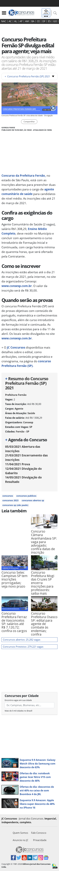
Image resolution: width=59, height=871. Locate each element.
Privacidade (39, 840)
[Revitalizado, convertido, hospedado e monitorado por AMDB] (54, 866)
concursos (7, 495)
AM (27, 21)
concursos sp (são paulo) (15, 505)
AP (21, 21)
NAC (3, 21)
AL (15, 21)
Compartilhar (29, 121)
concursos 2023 (10, 500)
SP (30, 427)
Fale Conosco (38, 832)
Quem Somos (20, 832)
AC (10, 21)
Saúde (31, 413)
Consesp (28, 422)
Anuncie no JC (20, 840)
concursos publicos (26, 495)
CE (38, 21)
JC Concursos (16, 347)
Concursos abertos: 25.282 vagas (21, 639)
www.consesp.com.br (17, 286)
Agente (19, 408)
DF (43, 21)
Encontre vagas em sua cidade (18, 700)
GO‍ (55, 21)
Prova (17, 464)
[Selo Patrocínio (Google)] (46, 12)
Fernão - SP (22, 431)
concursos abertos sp (33, 500)
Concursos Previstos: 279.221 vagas (23, 646)
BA (32, 21)
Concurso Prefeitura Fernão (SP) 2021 (27, 76)
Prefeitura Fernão (15, 395)
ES (49, 21)
